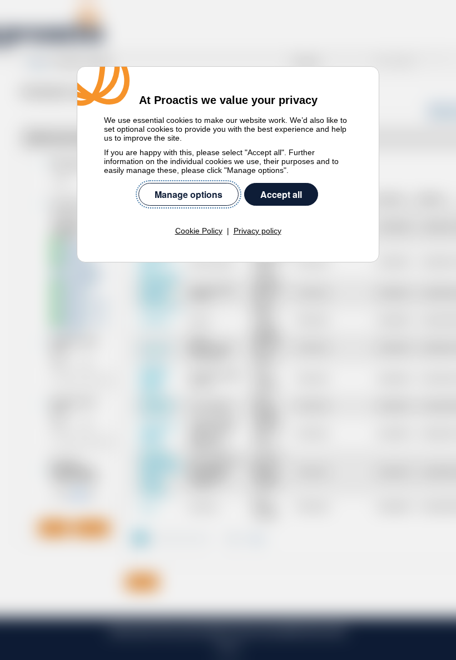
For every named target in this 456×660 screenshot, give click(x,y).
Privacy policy (257, 230)
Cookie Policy (198, 230)
